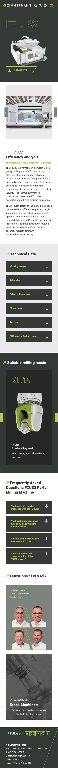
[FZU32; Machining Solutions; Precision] (29, 112)
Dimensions (16, 308)
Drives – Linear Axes (21, 294)
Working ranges (18, 266)
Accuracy (15, 322)
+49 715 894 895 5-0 (17, 752)
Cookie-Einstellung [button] (14, 759)
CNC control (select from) (23, 336)
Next (55, 112)
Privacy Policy (20, 763)
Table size (15, 280)
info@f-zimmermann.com (19, 756)
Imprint (9, 763)
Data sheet (20, 70)
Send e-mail (16, 597)
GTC (29, 763)
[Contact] (35, 5)
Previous (6, 112)
